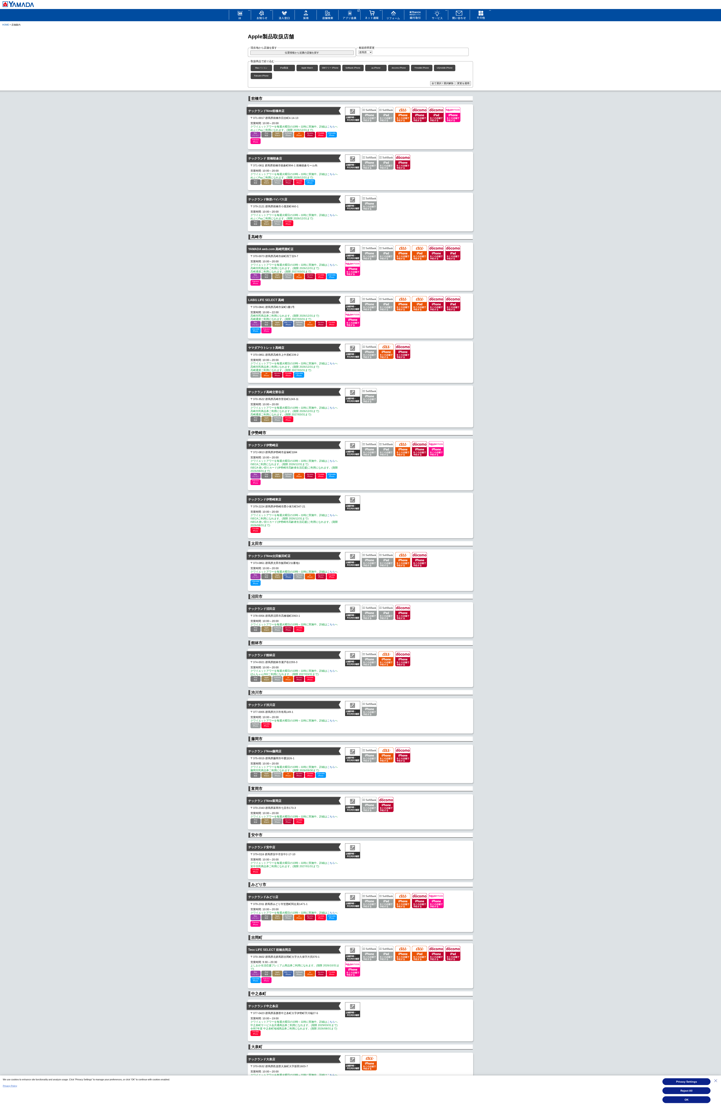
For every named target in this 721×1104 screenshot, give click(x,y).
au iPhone (375, 68)
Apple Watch (307, 68)
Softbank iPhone (352, 68)
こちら (331, 126)
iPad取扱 (284, 68)
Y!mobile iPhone (421, 68)
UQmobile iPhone (445, 68)
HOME (5, 24)
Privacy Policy (10, 1086)
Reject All (686, 1090)
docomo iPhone (399, 68)
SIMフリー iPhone (330, 68)
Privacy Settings (686, 1081)
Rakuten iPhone (261, 76)
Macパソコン (261, 68)
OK (687, 1099)
